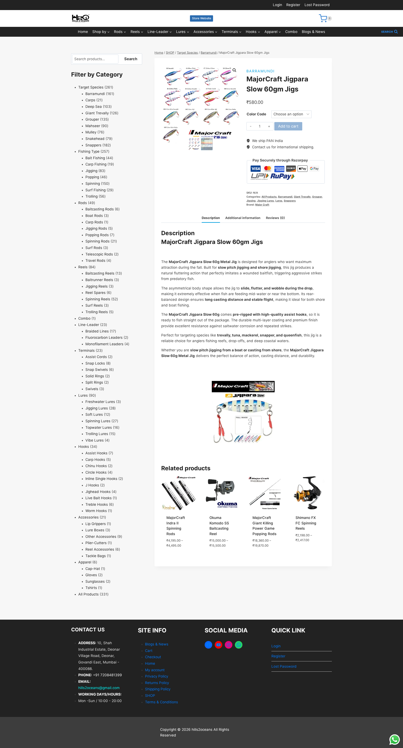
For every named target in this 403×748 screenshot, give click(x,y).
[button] (234, 70)
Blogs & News (313, 32)
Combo (291, 32)
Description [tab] (211, 218)
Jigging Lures (265, 200)
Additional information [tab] (242, 218)
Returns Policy (157, 683)
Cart (148, 651)
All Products (269, 196)
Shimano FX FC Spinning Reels (306, 523)
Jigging (251, 200)
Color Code (256, 114)
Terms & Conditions (161, 702)
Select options (178, 555)
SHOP (150, 695)
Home (83, 32)
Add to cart (288, 126)
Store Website (201, 18)
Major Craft (262, 204)
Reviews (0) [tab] (275, 218)
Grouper (317, 196)
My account (155, 670)
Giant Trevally (302, 196)
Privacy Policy (156, 676)
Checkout (153, 657)
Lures (278, 200)
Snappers (290, 200)
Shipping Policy (157, 689)
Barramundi (260, 71)
